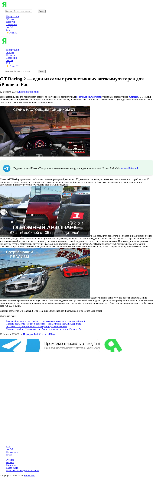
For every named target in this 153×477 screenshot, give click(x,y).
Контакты (11, 465)
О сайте (10, 459)
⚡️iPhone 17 (12, 32)
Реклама (10, 462)
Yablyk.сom (29, 475)
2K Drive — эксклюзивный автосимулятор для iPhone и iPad (36, 326)
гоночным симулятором (88, 97)
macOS (9, 27)
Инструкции (12, 16)
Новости (10, 21)
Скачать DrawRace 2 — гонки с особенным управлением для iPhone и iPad (44, 329)
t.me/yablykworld (129, 168)
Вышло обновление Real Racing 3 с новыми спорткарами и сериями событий (45, 321)
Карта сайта (12, 468)
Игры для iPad (30, 334)
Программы (12, 452)
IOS (8, 30)
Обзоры (10, 19)
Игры (9, 454)
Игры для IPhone (47, 334)
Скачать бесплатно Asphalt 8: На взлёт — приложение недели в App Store (43, 323)
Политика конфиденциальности (22, 470)
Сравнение (11, 24)
